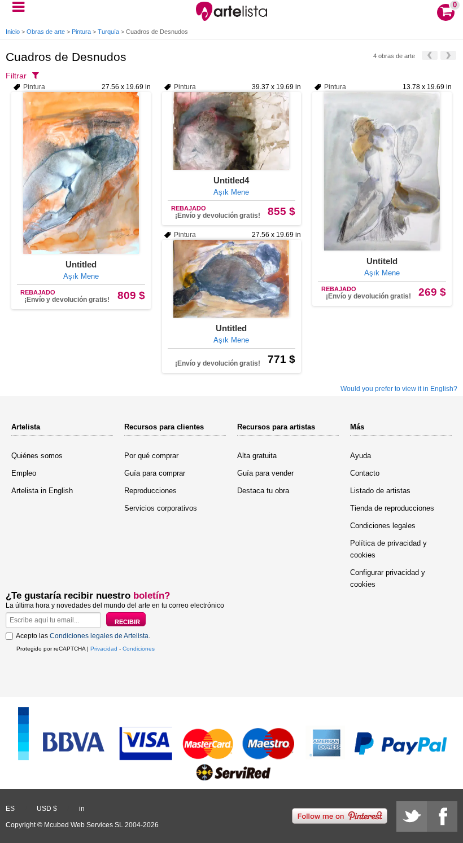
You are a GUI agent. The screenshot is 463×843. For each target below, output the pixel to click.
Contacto (364, 473)
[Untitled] (81, 173)
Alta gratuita (257, 455)
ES (10, 809)
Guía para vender (265, 473)
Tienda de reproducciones (392, 508)
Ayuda (360, 455)
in (82, 809)
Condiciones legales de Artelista (99, 636)
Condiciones (139, 649)
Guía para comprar (154, 473)
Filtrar (16, 75)
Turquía (108, 31)
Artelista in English (42, 490)
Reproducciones (150, 490)
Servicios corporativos (160, 508)
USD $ (47, 809)
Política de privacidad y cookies (388, 549)
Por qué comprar (151, 455)
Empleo (23, 473)
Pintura (81, 31)
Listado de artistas (380, 490)
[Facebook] (442, 816)
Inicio (13, 31)
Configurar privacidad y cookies (387, 578)
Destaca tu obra (263, 490)
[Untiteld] (382, 171)
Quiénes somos (37, 455)
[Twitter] (411, 816)
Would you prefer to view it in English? (398, 389)
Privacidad (103, 649)
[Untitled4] (232, 131)
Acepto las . (83, 636)
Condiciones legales (383, 525)
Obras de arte (46, 31)
